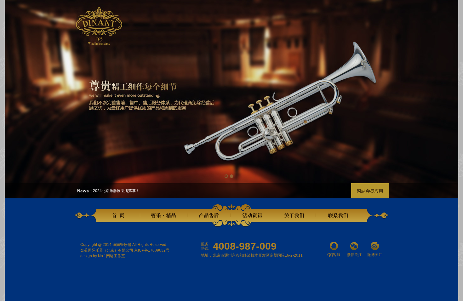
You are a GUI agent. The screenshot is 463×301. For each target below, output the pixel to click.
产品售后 (209, 215)
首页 (119, 215)
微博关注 (374, 255)
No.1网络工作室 (111, 256)
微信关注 (354, 255)
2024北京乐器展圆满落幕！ (116, 191)
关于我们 (294, 215)
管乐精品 (163, 215)
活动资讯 (252, 215)
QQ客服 (333, 255)
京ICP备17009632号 (151, 250)
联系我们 (339, 215)
